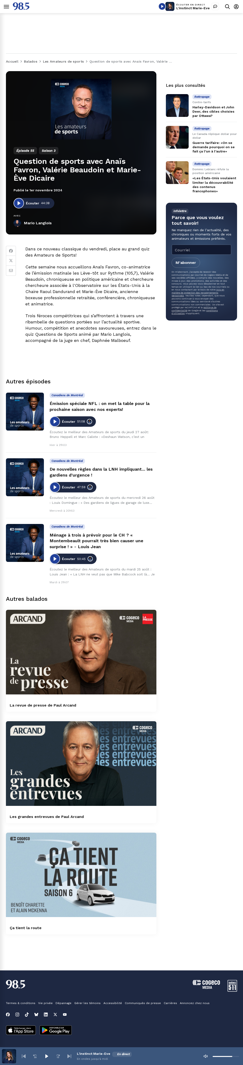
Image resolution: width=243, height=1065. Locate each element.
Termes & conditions (20, 1003)
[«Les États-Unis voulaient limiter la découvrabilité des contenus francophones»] (177, 172)
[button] (23, 1056)
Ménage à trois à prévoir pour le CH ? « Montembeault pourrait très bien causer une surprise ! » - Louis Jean (96, 540)
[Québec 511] (232, 990)
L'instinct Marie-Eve (193, 8)
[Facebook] (11, 251)
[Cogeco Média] (206, 987)
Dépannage (63, 1003)
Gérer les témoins (87, 1003)
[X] (55, 1014)
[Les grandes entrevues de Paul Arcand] (81, 763)
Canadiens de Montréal (67, 395)
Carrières (170, 1003)
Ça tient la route (26, 928)
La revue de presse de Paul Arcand (43, 705)
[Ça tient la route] (81, 875)
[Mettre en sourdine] (205, 1056)
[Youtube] (65, 1014)
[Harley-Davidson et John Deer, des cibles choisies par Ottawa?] (177, 105)
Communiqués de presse (143, 1003)
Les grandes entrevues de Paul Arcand (47, 816)
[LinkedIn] (46, 1014)
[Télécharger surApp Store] (21, 1030)
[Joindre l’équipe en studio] (215, 6)
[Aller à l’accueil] (21, 8)
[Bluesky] (36, 1014)
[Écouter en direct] (162, 6)
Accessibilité (112, 1003)
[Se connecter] (236, 6)
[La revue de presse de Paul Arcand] (81, 652)
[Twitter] (11, 261)
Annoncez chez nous (195, 1003)
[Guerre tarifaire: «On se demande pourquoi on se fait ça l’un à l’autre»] (177, 137)
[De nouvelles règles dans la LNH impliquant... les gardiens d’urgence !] (25, 477)
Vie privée (45, 1003)
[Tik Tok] (27, 1014)
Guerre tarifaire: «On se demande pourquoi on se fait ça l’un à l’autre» (213, 147)
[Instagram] (17, 1014)
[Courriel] (11, 271)
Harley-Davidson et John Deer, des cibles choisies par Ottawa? (213, 111)
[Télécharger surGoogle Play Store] (56, 1030)
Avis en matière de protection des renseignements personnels (198, 292)
